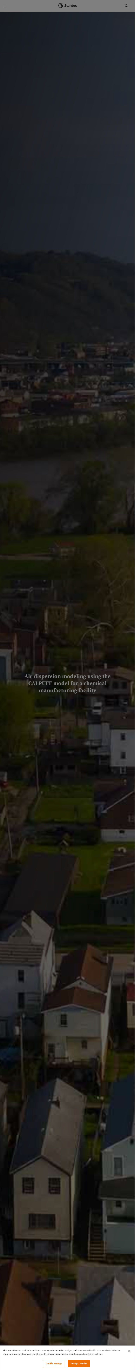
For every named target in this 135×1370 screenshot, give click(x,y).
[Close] (129, 1351)
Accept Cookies (79, 1363)
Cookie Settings (54, 1363)
